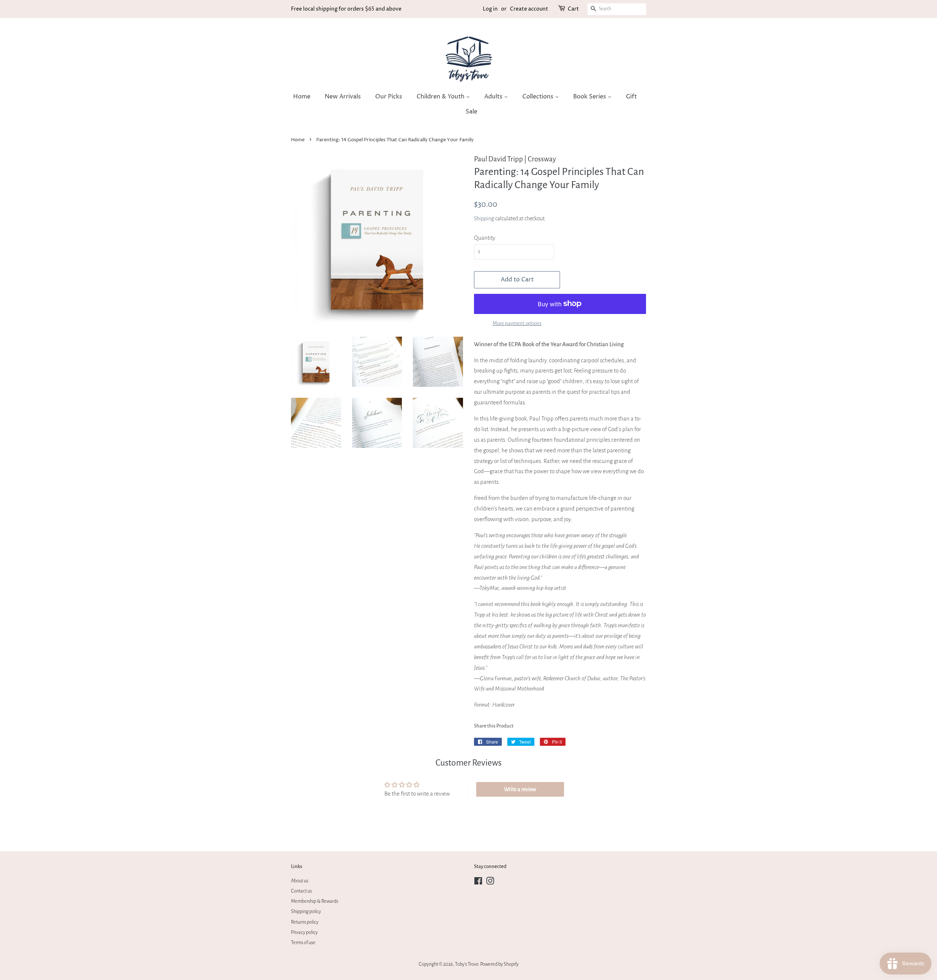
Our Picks (388, 97)
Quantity (484, 238)
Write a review (520, 789)
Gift (631, 97)
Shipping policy (306, 911)
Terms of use (303, 942)
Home (301, 97)
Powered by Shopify (499, 964)
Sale (471, 112)
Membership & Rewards (314, 901)
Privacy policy (304, 932)
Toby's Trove (466, 964)
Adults (494, 97)
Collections (538, 97)
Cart (573, 8)
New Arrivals (343, 97)
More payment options (517, 323)
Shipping (484, 218)
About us (299, 880)
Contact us (301, 891)
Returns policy (304, 922)
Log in (490, 8)
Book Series (590, 97)
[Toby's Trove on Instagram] (490, 882)
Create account (529, 8)
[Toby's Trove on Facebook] (478, 882)
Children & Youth (441, 97)
